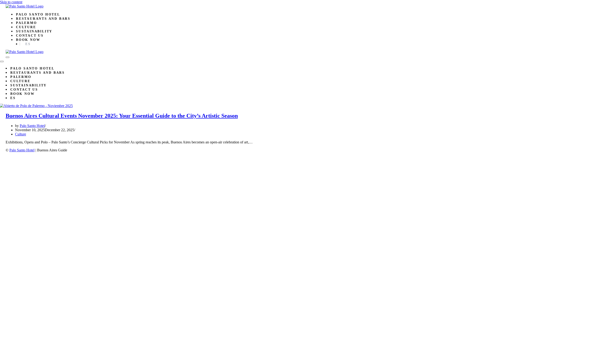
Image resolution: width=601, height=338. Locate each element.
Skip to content (11, 2)
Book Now (28, 40)
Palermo (26, 23)
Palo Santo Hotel (38, 14)
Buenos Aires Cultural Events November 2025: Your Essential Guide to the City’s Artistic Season (122, 116)
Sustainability (34, 31)
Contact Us (30, 35)
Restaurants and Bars (43, 18)
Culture (26, 27)
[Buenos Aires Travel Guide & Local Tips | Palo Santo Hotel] (24, 6)
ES (28, 44)
